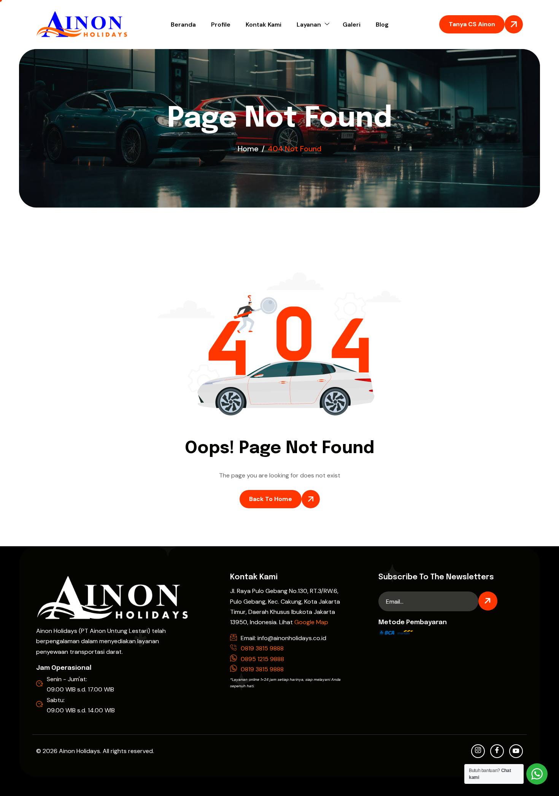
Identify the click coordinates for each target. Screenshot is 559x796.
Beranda (183, 25)
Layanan (309, 25)
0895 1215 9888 (262, 659)
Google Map (311, 622)
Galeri (351, 25)
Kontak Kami (263, 25)
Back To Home (270, 499)
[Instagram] (478, 751)
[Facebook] (497, 751)
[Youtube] (516, 751)
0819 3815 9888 (262, 648)
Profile (220, 25)
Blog (382, 25)
